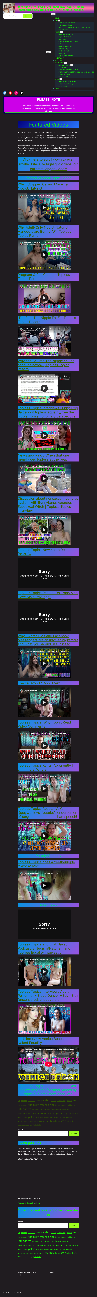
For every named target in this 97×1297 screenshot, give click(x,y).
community (61, 1101)
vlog (31, 1125)
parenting (61, 1113)
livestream (55, 1109)
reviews (69, 1117)
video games (25, 1125)
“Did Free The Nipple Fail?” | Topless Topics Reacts (47, 320)
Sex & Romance (23, 1121)
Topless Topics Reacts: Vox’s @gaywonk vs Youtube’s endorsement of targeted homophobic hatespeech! (48, 812)
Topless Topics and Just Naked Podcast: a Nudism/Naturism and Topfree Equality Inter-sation (44, 948)
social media (51, 1121)
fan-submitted (22, 1105)
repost (62, 1117)
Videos (37, 1203)
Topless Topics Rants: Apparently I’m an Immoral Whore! (47, 767)
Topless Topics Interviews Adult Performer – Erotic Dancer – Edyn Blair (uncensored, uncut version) (48, 995)
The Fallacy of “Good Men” (39, 683)
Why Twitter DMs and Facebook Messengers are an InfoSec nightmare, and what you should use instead (48, 640)
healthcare (70, 1105)
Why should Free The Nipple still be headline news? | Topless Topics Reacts (46, 365)
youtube (37, 1124)
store (61, 1121)
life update (45, 1109)
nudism (51, 1113)
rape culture (54, 1117)
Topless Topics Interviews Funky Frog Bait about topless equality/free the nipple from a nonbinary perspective (48, 412)
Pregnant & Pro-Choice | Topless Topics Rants (44, 277)
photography (22, 1117)
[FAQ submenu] (58, 20)
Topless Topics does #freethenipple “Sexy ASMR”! (46, 864)
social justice (40, 1121)
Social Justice (29, 1203)
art (19, 1101)
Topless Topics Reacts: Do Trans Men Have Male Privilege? (48, 595)
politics (32, 1117)
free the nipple (48, 1104)
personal (75, 1113)
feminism (33, 1104)
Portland (46, 1117)
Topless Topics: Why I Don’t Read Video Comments (44, 724)
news (33, 1113)
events (69, 1101)
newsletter (42, 1113)
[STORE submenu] (60, 79)
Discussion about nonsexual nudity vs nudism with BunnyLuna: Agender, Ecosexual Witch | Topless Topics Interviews (48, 504)
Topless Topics (71, 1121)
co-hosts (53, 1101)
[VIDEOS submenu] (61, 32)
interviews (24, 1109)
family (76, 1100)
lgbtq (37, 1109)
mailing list (65, 1109)
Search (27, 16)
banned (24, 1101)
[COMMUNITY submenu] (65, 63)
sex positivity (32, 1121)
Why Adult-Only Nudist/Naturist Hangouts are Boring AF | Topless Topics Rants (44, 231)
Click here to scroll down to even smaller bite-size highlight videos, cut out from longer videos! (48, 164)
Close (53, 14)
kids (33, 1109)
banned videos (31, 1101)
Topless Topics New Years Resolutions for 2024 (48, 552)
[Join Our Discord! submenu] (71, 65)
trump (20, 1125)
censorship (43, 1100)
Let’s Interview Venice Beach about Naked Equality (46, 1041)
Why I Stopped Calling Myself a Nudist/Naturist (43, 186)
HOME (57, 18)
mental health (22, 1113)
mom (29, 1113)
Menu (48, 52)
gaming (63, 1105)
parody (69, 1113)
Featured (21, 1203)
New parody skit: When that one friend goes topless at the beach (44, 457)
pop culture (40, 1117)
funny (59, 1105)
